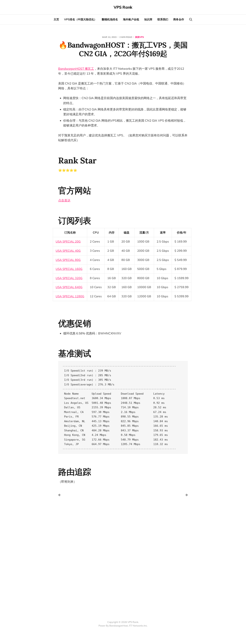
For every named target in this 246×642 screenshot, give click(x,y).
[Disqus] (123, 554)
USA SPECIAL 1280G (70, 296)
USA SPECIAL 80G (68, 260)
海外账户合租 (131, 19)
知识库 (148, 19)
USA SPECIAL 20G (68, 241)
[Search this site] (190, 19)
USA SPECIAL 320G (69, 278)
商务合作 (178, 19)
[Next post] (185, 495)
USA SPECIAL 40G (68, 250)
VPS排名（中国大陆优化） (80, 19)
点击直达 (64, 200)
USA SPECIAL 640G (69, 287)
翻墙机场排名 (110, 19)
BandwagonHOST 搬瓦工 (76, 68)
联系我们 (162, 19)
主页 (56, 19)
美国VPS (139, 37)
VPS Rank (123, 7)
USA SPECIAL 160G (69, 269)
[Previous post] (61, 495)
